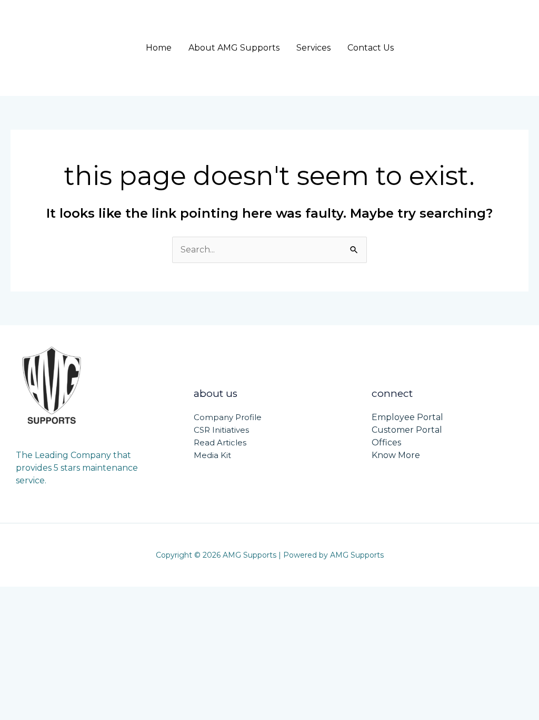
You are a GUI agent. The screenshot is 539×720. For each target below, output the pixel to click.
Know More (396, 455)
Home (159, 48)
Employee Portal (407, 417)
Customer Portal (407, 430)
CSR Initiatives (221, 430)
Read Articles (220, 442)
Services (313, 48)
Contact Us (370, 48)
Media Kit (212, 455)
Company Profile (228, 417)
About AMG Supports (234, 48)
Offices (386, 442)
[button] (476, 48)
